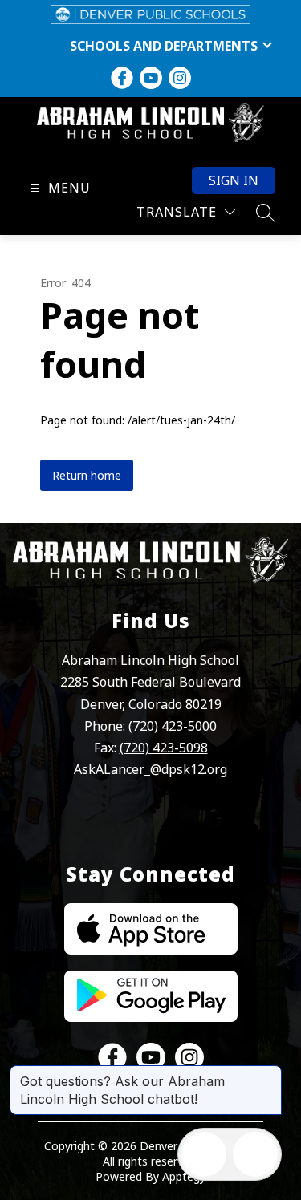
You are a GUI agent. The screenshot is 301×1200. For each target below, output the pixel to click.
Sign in (233, 180)
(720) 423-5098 (164, 747)
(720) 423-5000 (172, 726)
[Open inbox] (203, 1154)
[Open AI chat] (255, 1154)
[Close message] (269, 1073)
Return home (86, 475)
